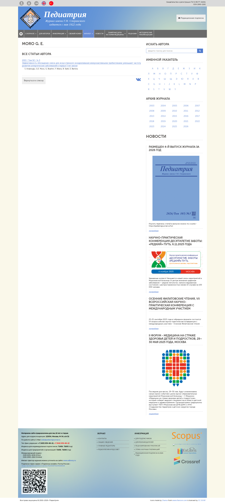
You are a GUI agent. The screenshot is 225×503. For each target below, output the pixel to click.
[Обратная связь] (36, 3)
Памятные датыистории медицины (115, 34)
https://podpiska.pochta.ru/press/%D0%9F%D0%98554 (43, 466)
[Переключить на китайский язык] (51, 3)
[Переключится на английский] (43, 3)
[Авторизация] (29, 3)
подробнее (153, 231)
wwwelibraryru (69, 460)
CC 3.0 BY (202, 500)
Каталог (87, 34)
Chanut (165, 500)
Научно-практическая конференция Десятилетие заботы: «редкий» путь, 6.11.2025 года (175, 241)
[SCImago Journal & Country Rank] (187, 444)
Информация (58, 34)
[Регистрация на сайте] (21, 3)
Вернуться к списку (34, 80)
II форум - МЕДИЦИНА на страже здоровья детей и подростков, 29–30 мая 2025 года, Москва (175, 338)
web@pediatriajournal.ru (50, 440)
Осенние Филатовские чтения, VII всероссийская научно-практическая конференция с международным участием (174, 303)
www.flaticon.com (179, 500)
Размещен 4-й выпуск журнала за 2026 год (174, 148)
